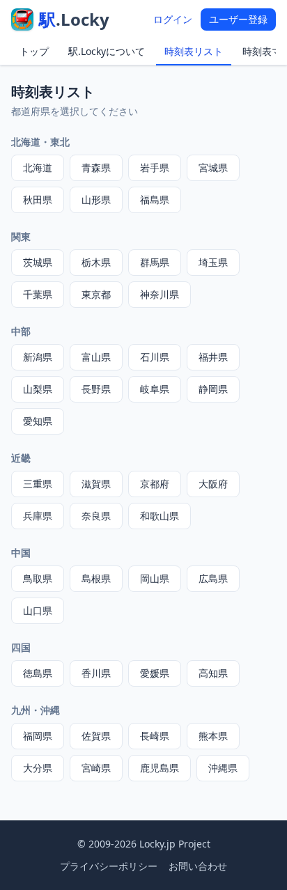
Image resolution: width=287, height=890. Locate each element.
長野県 (96, 389)
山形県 (96, 199)
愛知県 (37, 421)
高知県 (213, 673)
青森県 (96, 167)
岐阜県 (154, 389)
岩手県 (154, 167)
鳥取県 (37, 578)
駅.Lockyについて (106, 51)
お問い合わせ (198, 866)
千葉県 (37, 294)
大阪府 (213, 483)
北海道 (37, 167)
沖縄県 (223, 767)
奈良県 (96, 515)
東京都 (96, 294)
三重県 (37, 483)
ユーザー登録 (238, 19)
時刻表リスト (193, 51)
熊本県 (213, 735)
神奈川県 (159, 294)
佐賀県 (96, 735)
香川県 (96, 673)
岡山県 (154, 578)
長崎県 (154, 735)
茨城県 (37, 262)
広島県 (213, 578)
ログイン (172, 19)
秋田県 (37, 199)
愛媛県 (154, 673)
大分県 (37, 767)
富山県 (96, 357)
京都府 (154, 483)
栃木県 (96, 262)
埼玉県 (213, 262)
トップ (34, 51)
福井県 (213, 357)
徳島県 (37, 673)
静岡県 (213, 389)
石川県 (154, 357)
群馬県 (154, 262)
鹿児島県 (159, 767)
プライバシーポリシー (108, 866)
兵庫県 (37, 515)
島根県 (96, 578)
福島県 (154, 199)
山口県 (37, 610)
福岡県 (37, 735)
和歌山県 (159, 515)
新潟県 (37, 357)
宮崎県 (96, 767)
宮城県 (213, 167)
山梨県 (37, 389)
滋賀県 (96, 483)
